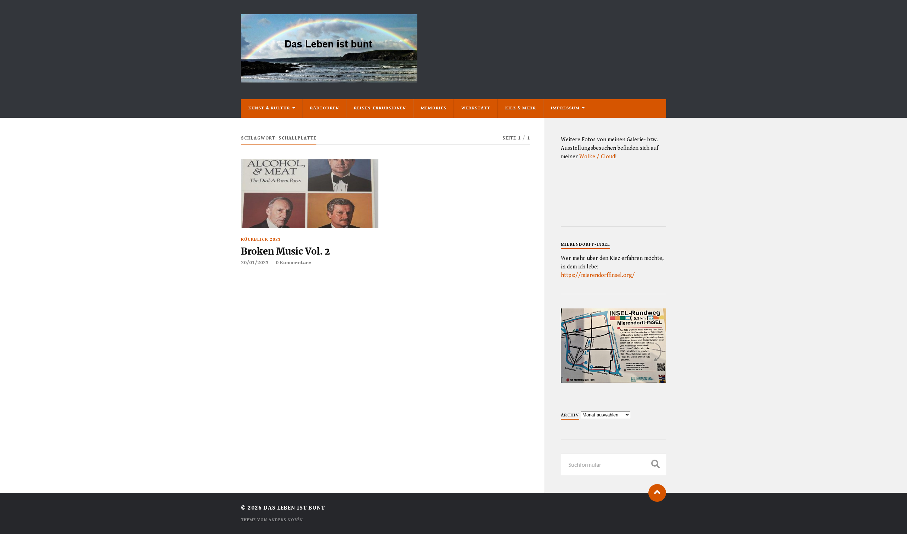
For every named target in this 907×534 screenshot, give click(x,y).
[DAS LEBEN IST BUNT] (329, 80)
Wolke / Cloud (597, 156)
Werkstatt (475, 108)
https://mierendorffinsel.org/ (598, 275)
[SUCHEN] (655, 464)
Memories (433, 108)
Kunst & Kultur (269, 108)
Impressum (565, 108)
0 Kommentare (293, 263)
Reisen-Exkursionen (380, 108)
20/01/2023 (255, 263)
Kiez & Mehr (520, 108)
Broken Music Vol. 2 (285, 251)
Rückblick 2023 (261, 239)
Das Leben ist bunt (294, 507)
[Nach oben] (657, 493)
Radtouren (324, 108)
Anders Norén (286, 520)
